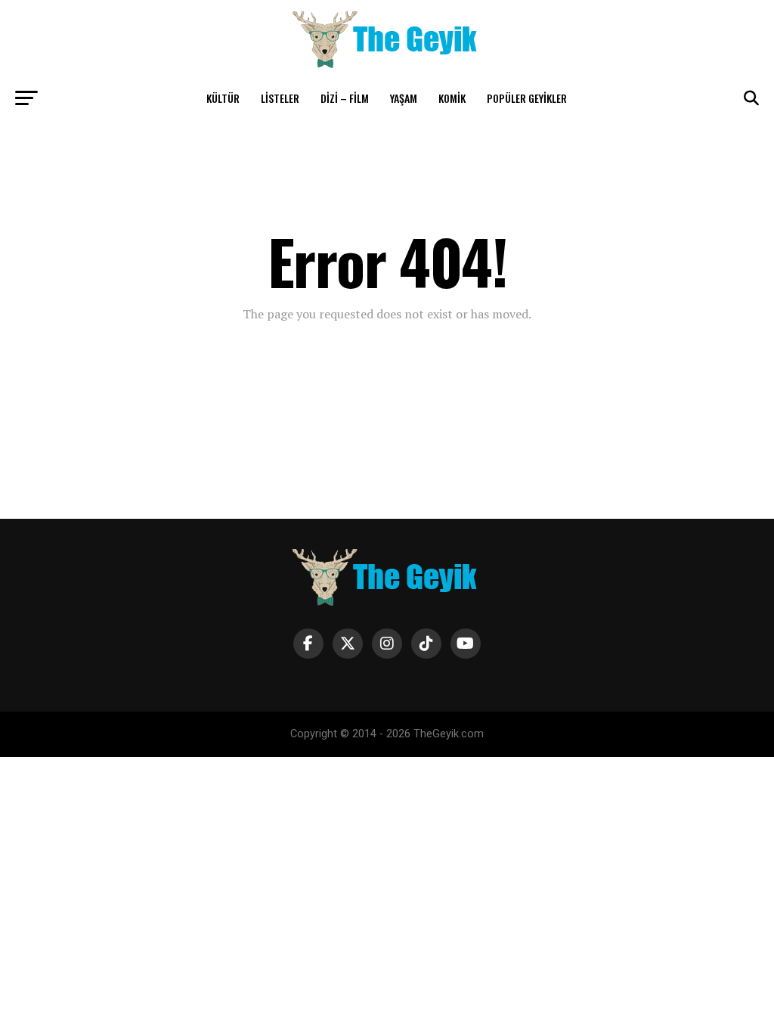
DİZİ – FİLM (344, 98)
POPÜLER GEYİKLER (527, 98)
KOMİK (452, 98)
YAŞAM (403, 98)
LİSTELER (280, 98)
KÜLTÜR (223, 98)
